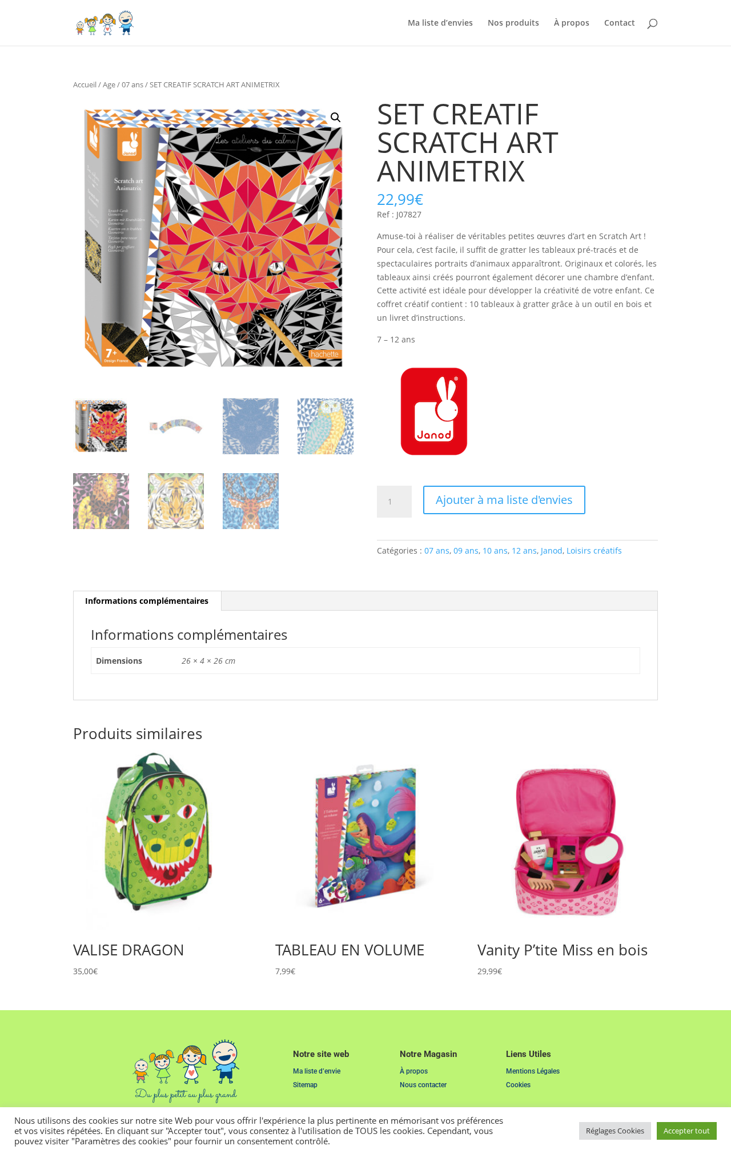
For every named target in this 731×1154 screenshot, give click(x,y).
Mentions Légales (533, 1071)
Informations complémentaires (146, 600)
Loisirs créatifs (594, 550)
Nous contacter (423, 1085)
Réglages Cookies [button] (615, 1130)
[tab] (147, 601)
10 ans (495, 550)
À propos (571, 23)
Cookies (518, 1085)
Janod (552, 550)
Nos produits (513, 23)
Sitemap (305, 1085)
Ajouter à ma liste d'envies (504, 499)
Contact (619, 23)
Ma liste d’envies (440, 23)
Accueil (85, 84)
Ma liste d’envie (316, 1071)
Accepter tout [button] (687, 1130)
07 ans (132, 84)
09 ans (466, 550)
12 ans (524, 550)
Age (109, 84)
